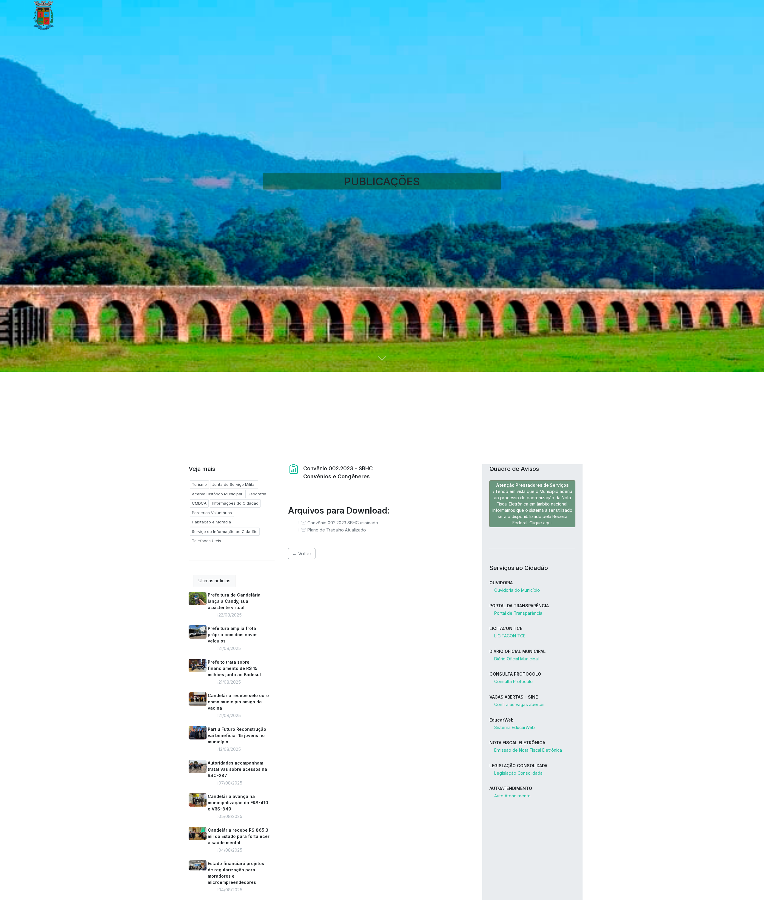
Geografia (256, 493)
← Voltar (302, 554)
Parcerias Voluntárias (212, 512)
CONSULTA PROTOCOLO (515, 673)
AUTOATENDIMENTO (510, 788)
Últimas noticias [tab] (214, 580)
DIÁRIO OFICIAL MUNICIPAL (517, 651)
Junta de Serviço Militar (234, 484)
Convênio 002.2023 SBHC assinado (342, 522)
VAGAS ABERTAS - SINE (513, 696)
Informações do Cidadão (235, 503)
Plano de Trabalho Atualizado (336, 529)
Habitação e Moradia (211, 522)
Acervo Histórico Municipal (217, 493)
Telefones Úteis (206, 540)
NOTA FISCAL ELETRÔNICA (517, 742)
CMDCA (199, 503)
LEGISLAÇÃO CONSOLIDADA (518, 765)
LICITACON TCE (505, 628)
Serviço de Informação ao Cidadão (225, 531)
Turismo (199, 484)
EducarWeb (501, 719)
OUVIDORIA (501, 582)
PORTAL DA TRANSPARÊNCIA (519, 605)
